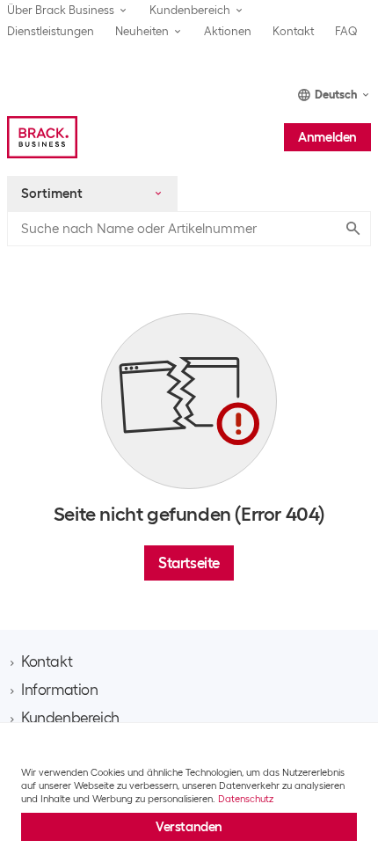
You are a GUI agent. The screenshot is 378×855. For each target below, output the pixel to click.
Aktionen (227, 31)
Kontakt (293, 31)
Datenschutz (245, 799)
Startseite (189, 563)
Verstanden (189, 827)
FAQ (346, 31)
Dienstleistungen (50, 31)
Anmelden (327, 137)
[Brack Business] (42, 137)
